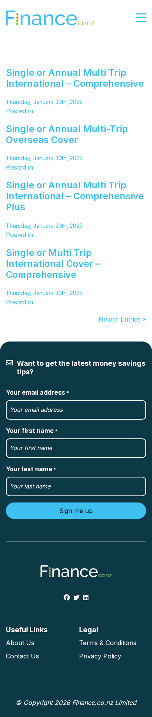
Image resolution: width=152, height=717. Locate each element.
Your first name (32, 430)
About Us (20, 643)
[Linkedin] (85, 597)
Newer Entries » (122, 319)
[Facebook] (67, 597)
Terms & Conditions (107, 643)
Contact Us (22, 656)
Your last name (31, 469)
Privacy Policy (100, 656)
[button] (141, 18)
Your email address (37, 392)
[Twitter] (76, 597)
